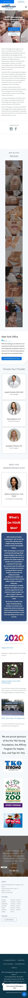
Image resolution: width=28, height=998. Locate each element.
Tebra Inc (14, 960)
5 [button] (15, 870)
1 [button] (9, 870)
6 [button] (16, 870)
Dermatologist (14, 394)
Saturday (11, 909)
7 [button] (18, 870)
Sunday (7, 911)
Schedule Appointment (14, 34)
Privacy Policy (21, 960)
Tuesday (11, 902)
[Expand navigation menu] (26, 7)
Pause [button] (3, 867)
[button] (8, 39)
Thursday (10, 905)
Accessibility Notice (20, 964)
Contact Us (14, 967)
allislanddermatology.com (11, 358)
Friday (10, 907)
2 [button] (11, 870)
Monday (11, 900)
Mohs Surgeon (14, 448)
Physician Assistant (14, 421)
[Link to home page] (12, 6)
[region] (14, 854)
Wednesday (11, 903)
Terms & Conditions (8, 964)
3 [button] (12, 870)
